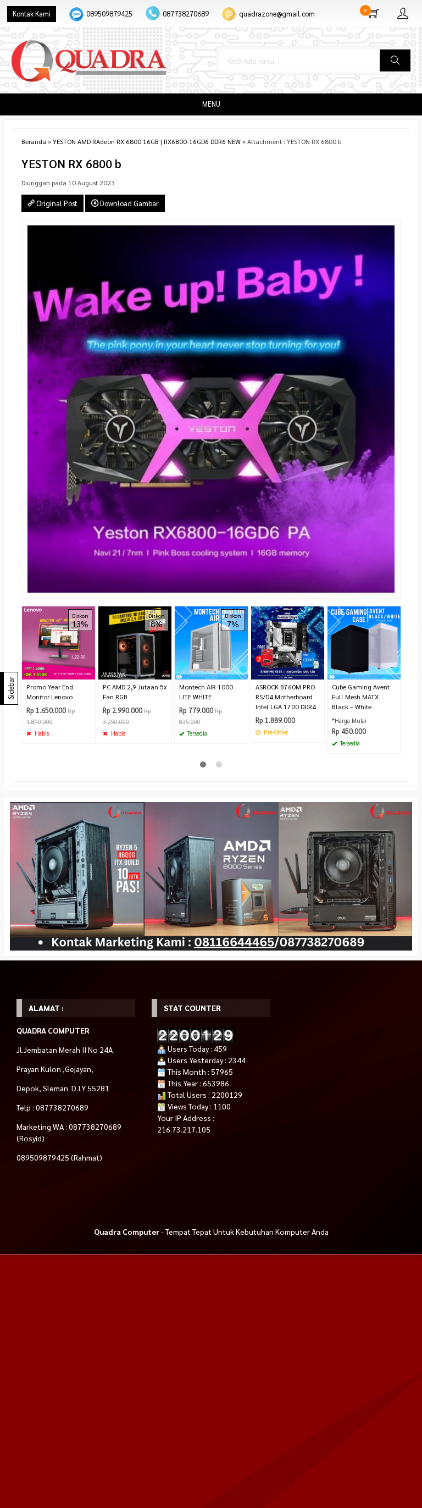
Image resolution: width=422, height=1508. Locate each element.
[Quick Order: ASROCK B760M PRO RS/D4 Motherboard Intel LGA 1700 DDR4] (317, 671)
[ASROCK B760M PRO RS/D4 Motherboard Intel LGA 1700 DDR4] (287, 642)
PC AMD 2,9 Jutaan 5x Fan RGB (135, 691)
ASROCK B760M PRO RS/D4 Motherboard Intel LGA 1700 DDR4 (286, 696)
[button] (395, 60)
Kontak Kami (32, 13)
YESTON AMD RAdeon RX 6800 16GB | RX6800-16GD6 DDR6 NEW (147, 141)
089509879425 (109, 13)
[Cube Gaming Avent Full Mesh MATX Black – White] (364, 642)
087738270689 (186, 13)
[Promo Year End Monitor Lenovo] (58, 642)
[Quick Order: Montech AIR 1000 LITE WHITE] (241, 671)
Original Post (56, 203)
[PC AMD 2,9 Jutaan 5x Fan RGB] (134, 642)
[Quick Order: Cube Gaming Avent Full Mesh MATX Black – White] (393, 671)
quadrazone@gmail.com (277, 13)
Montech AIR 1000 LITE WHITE (206, 691)
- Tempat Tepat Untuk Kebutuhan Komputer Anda (211, 1231)
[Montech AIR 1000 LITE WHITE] (211, 642)
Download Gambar (128, 203)
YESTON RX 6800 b (71, 163)
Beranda (33, 141)
